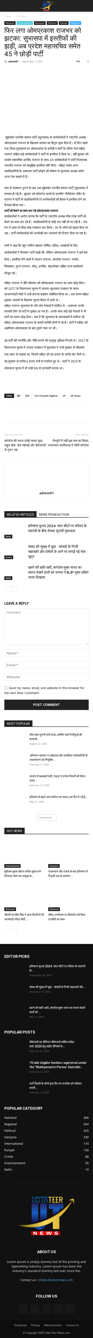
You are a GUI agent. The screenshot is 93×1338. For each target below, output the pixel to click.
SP (64, 395)
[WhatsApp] (52, 71)
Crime (9, 557)
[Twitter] (32, 71)
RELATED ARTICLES (20, 514)
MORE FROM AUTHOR (54, 514)
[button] (7, 6)
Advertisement (53, 1325)
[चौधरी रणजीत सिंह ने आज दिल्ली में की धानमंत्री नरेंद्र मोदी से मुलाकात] (24, 897)
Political (52, 22)
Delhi (8, 536)
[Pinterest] (42, 71)
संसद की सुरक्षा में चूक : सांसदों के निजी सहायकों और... (57, 987)
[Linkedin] (62, 71)
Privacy (35, 1325)
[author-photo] (46, 487)
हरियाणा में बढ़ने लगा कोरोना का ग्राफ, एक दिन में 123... (58, 797)
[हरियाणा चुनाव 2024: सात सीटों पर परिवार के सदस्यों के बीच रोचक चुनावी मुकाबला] (15, 530)
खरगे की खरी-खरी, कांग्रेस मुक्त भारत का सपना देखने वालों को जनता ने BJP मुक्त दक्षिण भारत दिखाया (58, 572)
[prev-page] (7, 588)
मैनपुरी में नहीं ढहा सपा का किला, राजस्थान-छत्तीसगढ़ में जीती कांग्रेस (68, 443)
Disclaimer (20, 1325)
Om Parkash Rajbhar (46, 395)
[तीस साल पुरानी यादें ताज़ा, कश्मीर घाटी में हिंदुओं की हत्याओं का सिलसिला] (15, 740)
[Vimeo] (46, 1309)
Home (8, 16)
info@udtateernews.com (55, 1280)
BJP (19, 395)
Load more (45, 817)
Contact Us (72, 1325)
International (25, 22)
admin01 (13, 61)
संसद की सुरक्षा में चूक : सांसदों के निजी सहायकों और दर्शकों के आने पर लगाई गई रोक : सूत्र (57, 551)
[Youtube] (70, 1309)
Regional (75, 22)
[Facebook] (22, 71)
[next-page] (14, 588)
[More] (72, 71)
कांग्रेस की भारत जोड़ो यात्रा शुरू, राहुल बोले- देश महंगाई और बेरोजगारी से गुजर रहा (25, 445)
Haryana (21, 16)
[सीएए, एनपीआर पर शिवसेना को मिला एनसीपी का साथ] (68, 897)
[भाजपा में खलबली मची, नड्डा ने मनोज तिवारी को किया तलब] (15, 781)
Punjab (63, 22)
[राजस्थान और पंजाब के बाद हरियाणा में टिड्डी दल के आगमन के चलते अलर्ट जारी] (68, 854)
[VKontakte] (58, 1309)
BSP (27, 395)
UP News (75, 395)
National (39, 22)
